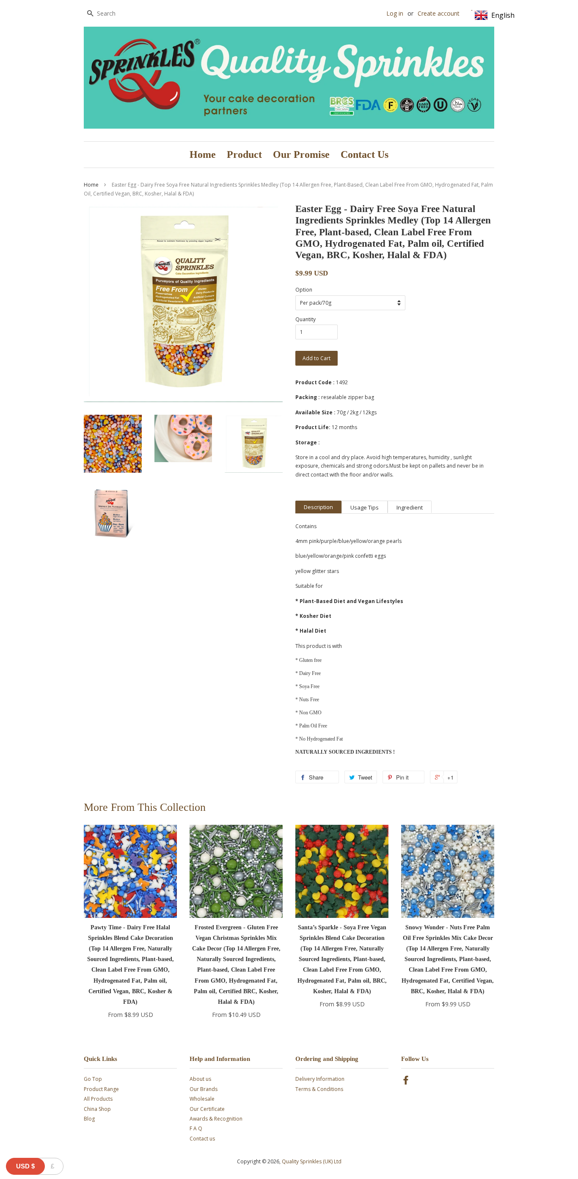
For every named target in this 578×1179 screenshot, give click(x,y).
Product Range (101, 1089)
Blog (89, 1118)
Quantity (305, 319)
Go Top (93, 1079)
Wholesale (202, 1098)
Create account (439, 13)
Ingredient (409, 507)
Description (318, 507)
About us (200, 1079)
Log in (394, 13)
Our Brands (203, 1089)
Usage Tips (364, 507)
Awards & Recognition (216, 1118)
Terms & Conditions (319, 1089)
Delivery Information (319, 1079)
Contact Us (364, 154)
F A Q (196, 1128)
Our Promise (301, 154)
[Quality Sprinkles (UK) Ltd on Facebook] (405, 1081)
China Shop (97, 1109)
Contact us (202, 1138)
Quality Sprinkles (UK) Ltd (311, 1161)
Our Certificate (207, 1109)
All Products (98, 1098)
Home (203, 154)
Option (303, 289)
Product (244, 154)
